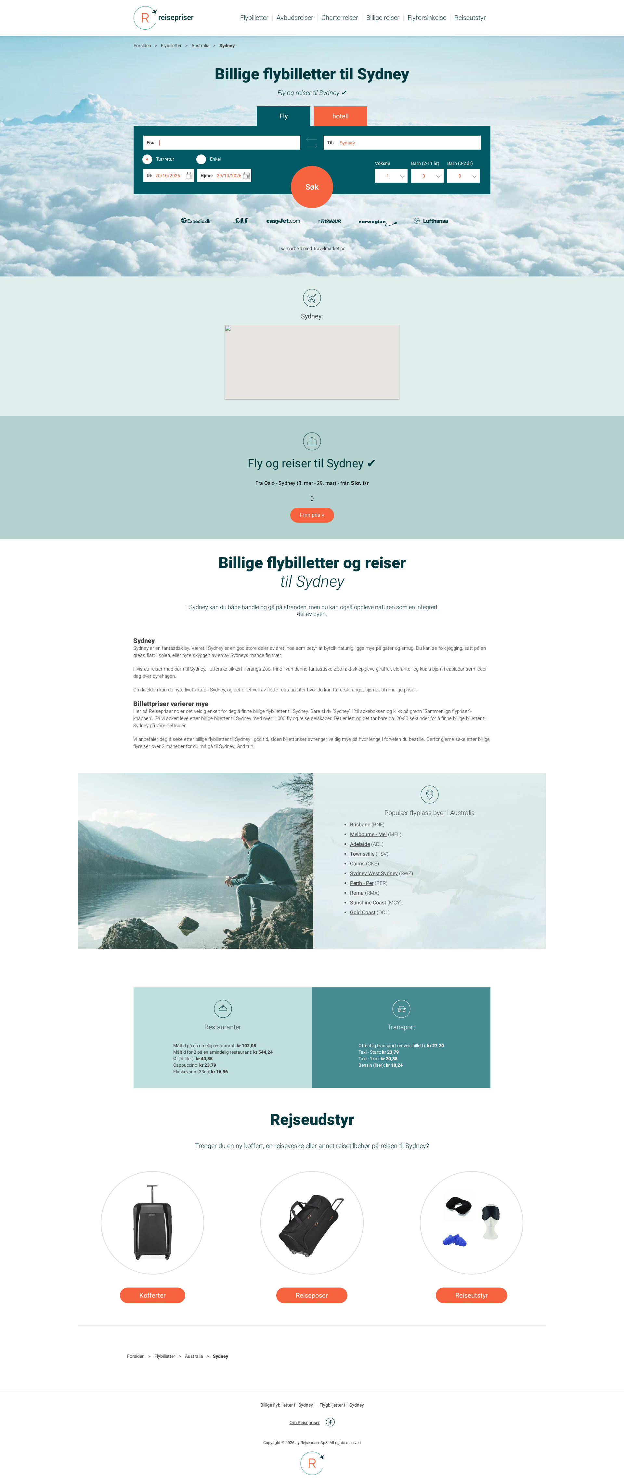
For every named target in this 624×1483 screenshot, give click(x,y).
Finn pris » (312, 515)
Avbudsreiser (295, 17)
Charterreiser (339, 17)
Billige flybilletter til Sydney (286, 1405)
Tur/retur (165, 159)
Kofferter (152, 1295)
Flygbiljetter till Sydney (341, 1405)
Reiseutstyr (470, 17)
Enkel (215, 159)
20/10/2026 (167, 175)
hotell (340, 116)
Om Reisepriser (305, 1422)
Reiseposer (312, 1295)
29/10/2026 (229, 175)
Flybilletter (254, 17)
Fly (284, 116)
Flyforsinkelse (427, 17)
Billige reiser (382, 17)
